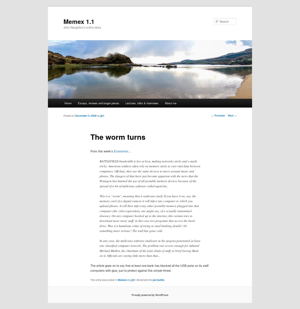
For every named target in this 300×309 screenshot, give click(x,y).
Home (67, 103)
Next (232, 115)
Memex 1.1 (78, 21)
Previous (218, 115)
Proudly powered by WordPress (150, 295)
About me (170, 103)
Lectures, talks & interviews (142, 103)
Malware (123, 280)
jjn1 (102, 115)
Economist (121, 151)
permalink (158, 280)
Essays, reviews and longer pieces (98, 103)
